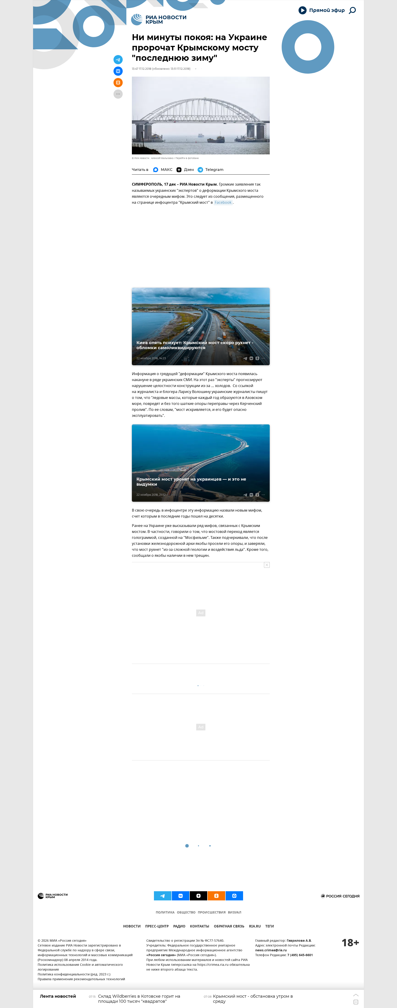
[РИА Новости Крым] (158, 19)
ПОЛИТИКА (165, 912)
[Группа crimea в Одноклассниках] (216, 895)
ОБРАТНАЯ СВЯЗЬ (229, 927)
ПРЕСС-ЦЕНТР (157, 927)
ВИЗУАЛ (234, 912)
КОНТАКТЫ (199, 927)
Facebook (223, 202)
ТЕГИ (269, 927)
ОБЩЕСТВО (186, 912)
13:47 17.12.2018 (141, 68)
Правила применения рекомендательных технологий (81, 979)
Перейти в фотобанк (187, 158)
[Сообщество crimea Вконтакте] (180, 895)
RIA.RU (255, 927)
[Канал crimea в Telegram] (162, 895)
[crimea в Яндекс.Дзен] (198, 895)
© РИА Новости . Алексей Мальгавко (152, 158)
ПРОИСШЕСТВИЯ (212, 912)
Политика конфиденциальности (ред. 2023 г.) (74, 974)
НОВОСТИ (132, 927)
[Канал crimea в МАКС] (234, 895)
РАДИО (179, 927)
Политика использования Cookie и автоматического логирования (80, 967)
